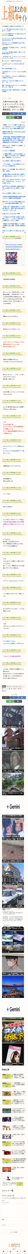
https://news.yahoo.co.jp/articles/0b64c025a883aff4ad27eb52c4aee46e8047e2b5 (14, 247)
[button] (18, 117)
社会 (5, 691)
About (14, 1249)
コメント (5, 1202)
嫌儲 (5, 686)
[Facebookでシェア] (14, 113)
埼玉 (16, 688)
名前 (3, 1219)
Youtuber (16, 686)
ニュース (5, 688)
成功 (20, 688)
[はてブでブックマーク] (22, 113)
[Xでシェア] (6, 113)
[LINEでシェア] (10, 117)
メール (4, 1225)
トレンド (22, 686)
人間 (11, 688)
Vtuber (10, 686)
